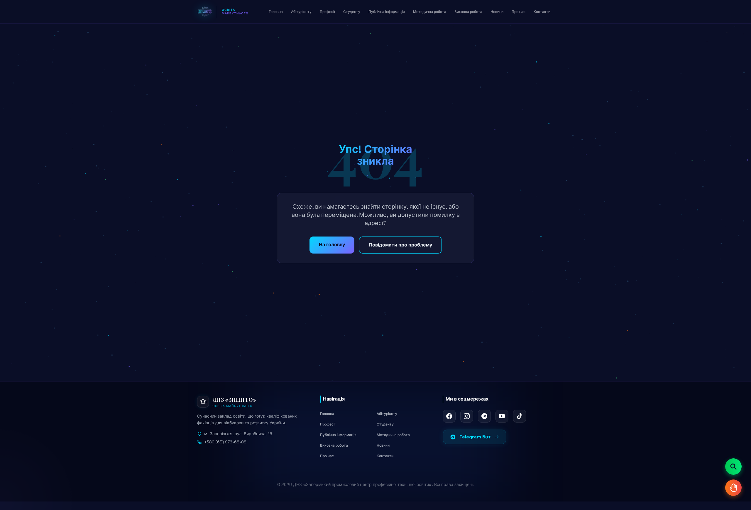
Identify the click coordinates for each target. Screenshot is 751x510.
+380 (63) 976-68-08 (225, 442)
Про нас (327, 456)
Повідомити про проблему (400, 245)
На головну (332, 245)
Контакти (385, 456)
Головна (327, 413)
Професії (327, 424)
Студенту (385, 424)
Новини (383, 445)
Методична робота (393, 435)
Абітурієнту (387, 413)
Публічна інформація (338, 435)
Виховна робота (334, 445)
